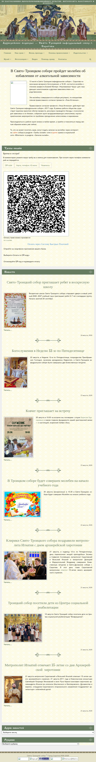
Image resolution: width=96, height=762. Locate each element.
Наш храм (19, 53)
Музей (7, 59)
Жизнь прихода (36, 53)
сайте (15, 132)
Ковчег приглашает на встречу (48, 411)
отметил (64, 570)
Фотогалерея (21, 59)
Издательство (80, 53)
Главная (7, 53)
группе (55, 132)
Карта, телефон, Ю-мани (26, 165)
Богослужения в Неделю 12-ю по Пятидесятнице (48, 351)
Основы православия (58, 53)
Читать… (8, 330)
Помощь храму (48, 59)
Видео (35, 59)
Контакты (62, 59)
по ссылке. (8, 240)
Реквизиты (45, 165)
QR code (8, 165)
